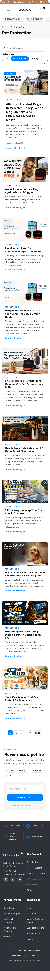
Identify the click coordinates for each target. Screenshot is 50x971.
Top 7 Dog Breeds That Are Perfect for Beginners (21, 698)
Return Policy (33, 933)
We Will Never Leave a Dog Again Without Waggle (21, 191)
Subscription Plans (35, 927)
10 (30, 733)
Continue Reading (13, 207)
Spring (35, 58)
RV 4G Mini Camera (36, 873)
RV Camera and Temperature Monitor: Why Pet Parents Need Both (24, 384)
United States (16, 955)
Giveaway (8, 936)
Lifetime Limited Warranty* (13, 836)
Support (30, 939)
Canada (26, 955)
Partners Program (11, 913)
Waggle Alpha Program (9, 929)
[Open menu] (8, 9)
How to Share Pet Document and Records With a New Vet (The (25, 574)
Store (29, 890)
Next (37, 733)
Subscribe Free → (25, 797)
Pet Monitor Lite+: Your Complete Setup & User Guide (23, 250)
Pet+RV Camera (34, 867)
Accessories (32, 884)
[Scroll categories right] (46, 59)
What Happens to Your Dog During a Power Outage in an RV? (23, 634)
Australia (35, 955)
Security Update (15, 960)
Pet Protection (20, 58)
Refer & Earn (9, 908)
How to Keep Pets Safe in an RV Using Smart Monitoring (24, 449)
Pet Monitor (33, 862)
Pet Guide (31, 913)
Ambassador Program (9, 920)
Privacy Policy (28, 960)
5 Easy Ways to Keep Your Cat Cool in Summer (23, 512)
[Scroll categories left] (4, 59)
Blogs (4, 27)
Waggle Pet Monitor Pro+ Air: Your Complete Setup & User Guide (22, 313)
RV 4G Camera (34, 879)
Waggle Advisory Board (35, 920)
